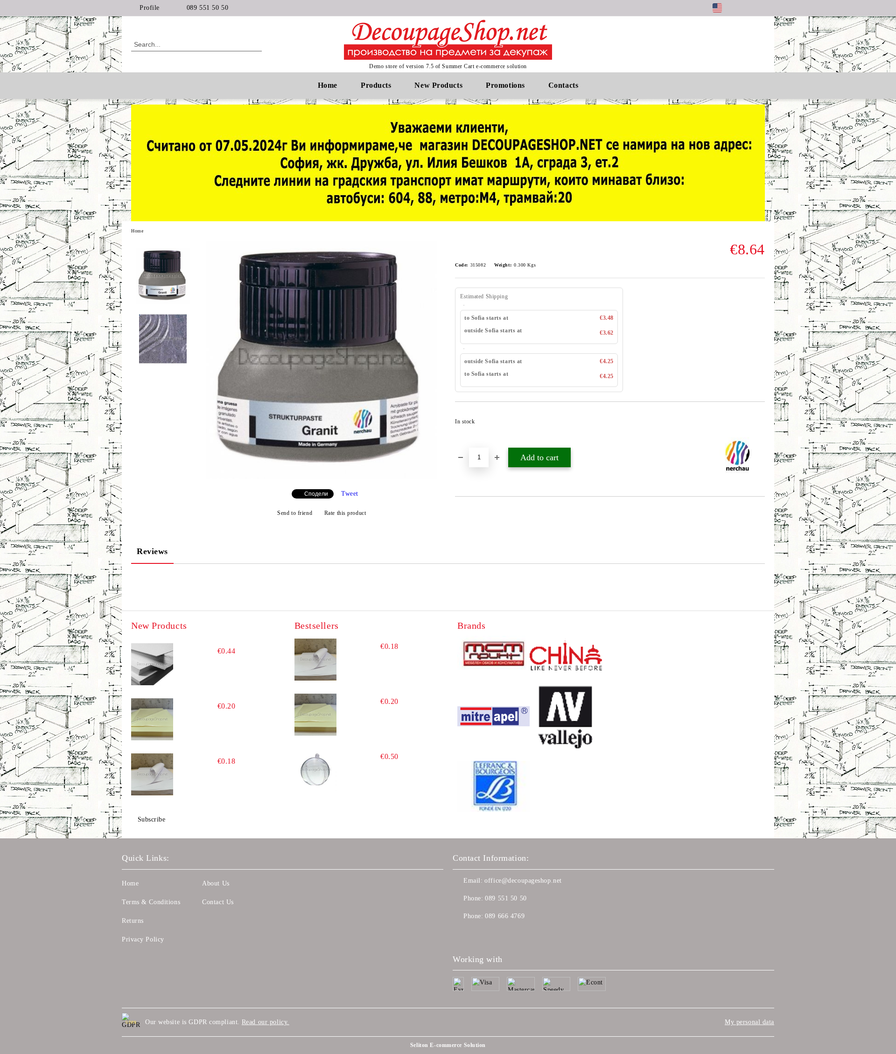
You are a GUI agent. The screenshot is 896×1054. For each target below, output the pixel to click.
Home (327, 85)
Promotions (505, 85)
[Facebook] (746, 8)
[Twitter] (760, 8)
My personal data (749, 1022)
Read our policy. (265, 1022)
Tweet (349, 493)
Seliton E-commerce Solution (448, 1045)
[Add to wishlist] (758, 424)
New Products (438, 85)
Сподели (316, 494)
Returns (133, 920)
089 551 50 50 (207, 7)
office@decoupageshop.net (522, 880)
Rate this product (345, 513)
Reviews (152, 551)
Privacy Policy (143, 939)
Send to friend (294, 513)
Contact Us (218, 902)
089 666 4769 (505, 916)
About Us (215, 883)
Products (376, 85)
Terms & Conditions (151, 902)
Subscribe (152, 819)
